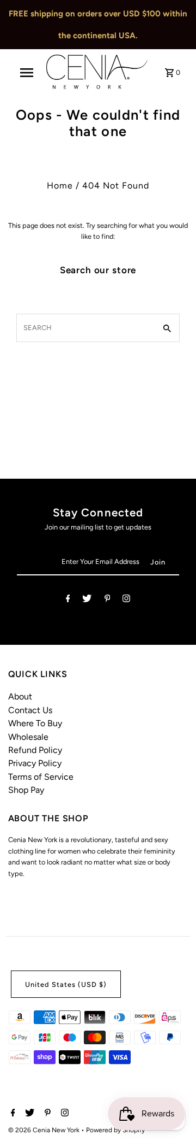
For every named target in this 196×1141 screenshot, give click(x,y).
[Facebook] (68, 600)
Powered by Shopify (115, 1130)
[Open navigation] (27, 72)
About (20, 696)
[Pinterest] (108, 600)
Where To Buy (35, 723)
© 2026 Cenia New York (44, 1130)
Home (60, 185)
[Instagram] (126, 600)
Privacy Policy (35, 763)
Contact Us (30, 710)
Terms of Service (41, 777)
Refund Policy (35, 750)
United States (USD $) (66, 984)
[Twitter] (86, 600)
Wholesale (28, 737)
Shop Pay (26, 790)
